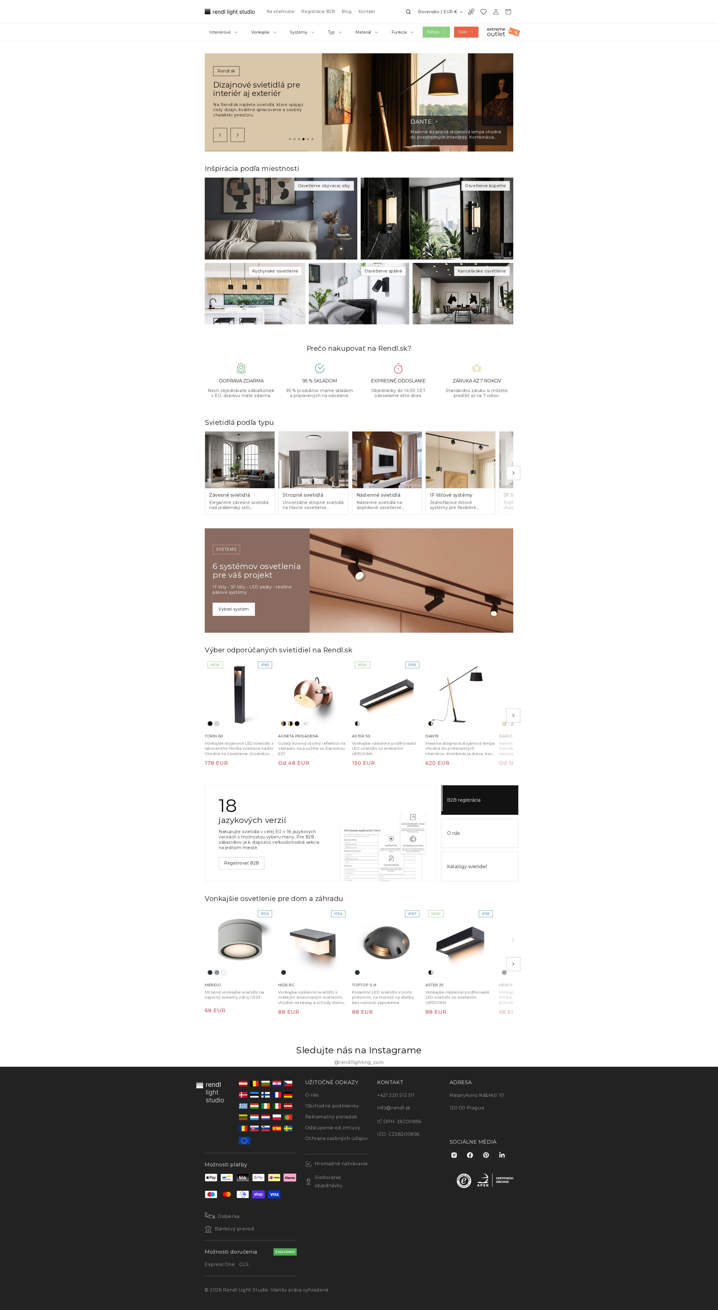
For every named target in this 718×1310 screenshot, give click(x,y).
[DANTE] (460, 694)
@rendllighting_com (359, 1062)
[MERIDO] (240, 943)
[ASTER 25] (460, 943)
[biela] (223, 972)
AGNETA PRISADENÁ (298, 736)
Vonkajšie (260, 32)
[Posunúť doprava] (238, 135)
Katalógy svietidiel (467, 866)
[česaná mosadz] (504, 723)
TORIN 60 (214, 736)
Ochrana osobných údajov (336, 1138)
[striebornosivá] (216, 972)
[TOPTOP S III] (387, 943)
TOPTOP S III (364, 985)
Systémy (298, 32)
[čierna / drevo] (430, 723)
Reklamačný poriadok (331, 1116)
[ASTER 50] (387, 694)
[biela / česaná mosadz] (511, 723)
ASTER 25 (434, 985)
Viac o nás (234, 860)
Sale (463, 32)
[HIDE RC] (313, 943)
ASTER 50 (361, 736)
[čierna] (210, 723)
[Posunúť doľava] (220, 135)
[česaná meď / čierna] (283, 723)
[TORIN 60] (240, 694)
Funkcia (399, 32)
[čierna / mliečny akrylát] (357, 723)
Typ (331, 32)
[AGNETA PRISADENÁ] (313, 694)
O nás (453, 833)
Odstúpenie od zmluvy (332, 1127)
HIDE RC (286, 985)
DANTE (432, 736)
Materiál (363, 32)
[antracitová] (210, 972)
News (433, 32)
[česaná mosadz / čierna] (290, 723)
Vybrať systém (233, 609)
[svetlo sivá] (216, 723)
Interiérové (220, 32)
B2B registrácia (463, 800)
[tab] (290, 139)
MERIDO (213, 985)
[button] (408, 12)
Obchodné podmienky (332, 1106)
